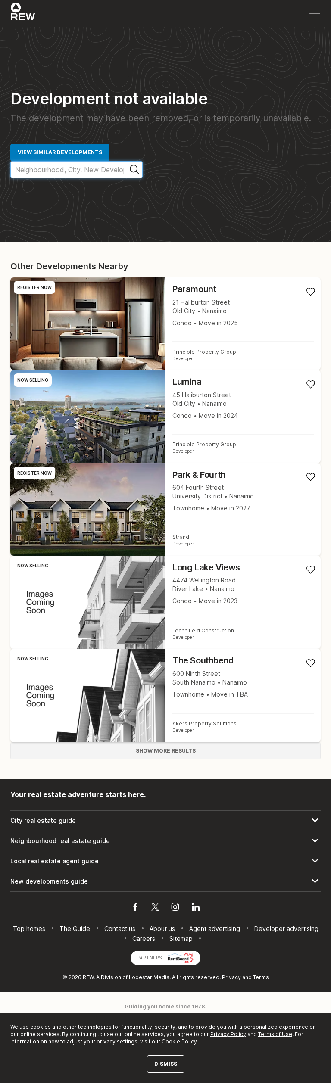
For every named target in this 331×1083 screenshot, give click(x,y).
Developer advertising (286, 928)
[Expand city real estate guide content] (165, 821)
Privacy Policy (228, 1034)
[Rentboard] (181, 957)
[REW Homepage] (23, 13)
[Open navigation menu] (314, 13)
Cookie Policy (179, 1041)
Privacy (231, 977)
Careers (143, 938)
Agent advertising (214, 928)
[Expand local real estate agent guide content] (165, 861)
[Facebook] (135, 908)
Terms (261, 977)
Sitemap (181, 938)
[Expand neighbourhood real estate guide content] (165, 841)
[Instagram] (175, 908)
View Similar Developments (60, 152)
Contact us (119, 928)
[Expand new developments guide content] (165, 881)
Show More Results (166, 750)
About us (162, 928)
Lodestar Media (149, 977)
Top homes (29, 928)
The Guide (74, 928)
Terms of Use (275, 1034)
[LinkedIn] (195, 908)
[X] (155, 908)
